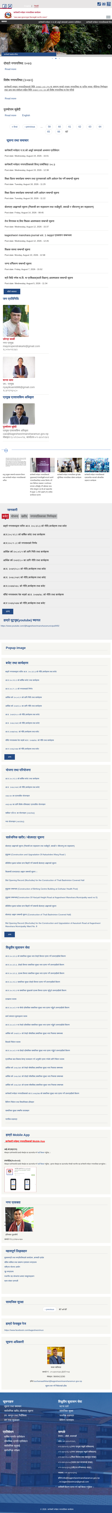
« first (14, 126)
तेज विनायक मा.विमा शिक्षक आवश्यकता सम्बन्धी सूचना (29, 221)
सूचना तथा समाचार (12, 1406)
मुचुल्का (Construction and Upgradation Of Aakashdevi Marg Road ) (35, 854)
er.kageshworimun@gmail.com (74, 1481)
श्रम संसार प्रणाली (11, 1281)
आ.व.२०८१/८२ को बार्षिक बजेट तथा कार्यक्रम (24, 534)
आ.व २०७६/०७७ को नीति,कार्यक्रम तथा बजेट (24, 603)
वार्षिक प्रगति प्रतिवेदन (14, 1436)
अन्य (8, 611)
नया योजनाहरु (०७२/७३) (14, 821)
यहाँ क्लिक (41, 1153)
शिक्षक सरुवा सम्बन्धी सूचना (17, 249)
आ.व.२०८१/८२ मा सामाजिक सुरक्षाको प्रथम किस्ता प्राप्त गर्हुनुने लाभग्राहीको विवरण (35, 990)
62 (79, 126)
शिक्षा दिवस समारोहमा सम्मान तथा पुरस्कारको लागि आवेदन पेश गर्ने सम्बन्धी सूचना (42, 178)
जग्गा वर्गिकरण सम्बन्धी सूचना (18, 263)
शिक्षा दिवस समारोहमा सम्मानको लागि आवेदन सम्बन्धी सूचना (32, 192)
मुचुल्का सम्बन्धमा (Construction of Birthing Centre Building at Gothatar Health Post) (41, 889)
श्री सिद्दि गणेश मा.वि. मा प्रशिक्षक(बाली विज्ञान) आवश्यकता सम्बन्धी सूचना (39, 277)
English (27, 6)
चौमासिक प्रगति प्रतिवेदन (16, 1441)
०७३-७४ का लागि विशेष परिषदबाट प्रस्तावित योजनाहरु (25, 804)
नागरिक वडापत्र (11, 1119)
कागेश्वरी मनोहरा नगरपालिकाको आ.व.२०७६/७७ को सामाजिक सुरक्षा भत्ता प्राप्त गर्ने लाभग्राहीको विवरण (42, 1093)
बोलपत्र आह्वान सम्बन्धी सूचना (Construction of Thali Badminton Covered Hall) (38, 914)
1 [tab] (52, 58)
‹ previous (30, 126)
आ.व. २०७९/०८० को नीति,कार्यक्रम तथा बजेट (24, 568)
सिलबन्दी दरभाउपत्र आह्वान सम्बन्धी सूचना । (21, 871)
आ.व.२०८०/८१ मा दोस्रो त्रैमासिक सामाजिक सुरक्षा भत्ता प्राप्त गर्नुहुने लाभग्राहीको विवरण (37, 1050)
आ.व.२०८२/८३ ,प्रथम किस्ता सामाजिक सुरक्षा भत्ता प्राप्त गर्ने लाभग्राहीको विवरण (34, 973)
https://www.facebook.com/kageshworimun (24, 1330)
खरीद (24, 516)
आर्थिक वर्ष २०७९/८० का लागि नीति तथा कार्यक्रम (26, 560)
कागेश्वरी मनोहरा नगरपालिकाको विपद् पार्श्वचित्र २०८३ (91, 22)
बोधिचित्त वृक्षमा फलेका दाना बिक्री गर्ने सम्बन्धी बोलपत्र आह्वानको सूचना (30, 863)
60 (59, 126)
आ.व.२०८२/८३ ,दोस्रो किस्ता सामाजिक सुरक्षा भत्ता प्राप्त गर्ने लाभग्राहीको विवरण (34, 965)
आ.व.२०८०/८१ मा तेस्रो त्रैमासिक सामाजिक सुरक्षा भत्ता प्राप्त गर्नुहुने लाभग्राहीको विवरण (37, 1025)
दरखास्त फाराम (10, 999)
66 (58, 131)
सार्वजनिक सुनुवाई (12, 1445)
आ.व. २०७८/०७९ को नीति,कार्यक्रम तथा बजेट (24, 577)
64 (100, 126)
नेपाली (36, 6)
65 (48, 131)
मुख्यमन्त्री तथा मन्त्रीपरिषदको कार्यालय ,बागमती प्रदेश (24, 1257)
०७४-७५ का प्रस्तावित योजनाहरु (17, 796)
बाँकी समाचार (12, 291)
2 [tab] (56, 58)
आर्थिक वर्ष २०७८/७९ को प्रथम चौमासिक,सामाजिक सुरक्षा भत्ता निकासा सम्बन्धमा (34, 1085)
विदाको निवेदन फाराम (12, 1042)
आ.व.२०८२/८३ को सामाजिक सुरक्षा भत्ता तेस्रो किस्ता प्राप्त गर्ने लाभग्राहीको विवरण (35, 956)
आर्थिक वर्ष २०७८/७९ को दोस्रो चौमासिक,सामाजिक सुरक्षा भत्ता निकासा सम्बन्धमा (34, 1076)
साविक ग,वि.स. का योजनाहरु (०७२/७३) (20, 813)
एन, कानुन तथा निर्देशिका (15, 1415)
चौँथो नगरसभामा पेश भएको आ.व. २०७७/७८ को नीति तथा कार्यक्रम (33, 594)
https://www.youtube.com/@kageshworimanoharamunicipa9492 (30, 626)
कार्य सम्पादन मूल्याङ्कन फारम (16, 1016)
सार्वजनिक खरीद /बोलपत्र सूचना (18, 1410)
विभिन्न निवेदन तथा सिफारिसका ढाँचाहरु (19, 1102)
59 (49, 126)
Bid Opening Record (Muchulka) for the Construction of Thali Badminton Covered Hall (44, 880)
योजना (14, 516)
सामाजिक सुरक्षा (66, 1410)
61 (69, 126)
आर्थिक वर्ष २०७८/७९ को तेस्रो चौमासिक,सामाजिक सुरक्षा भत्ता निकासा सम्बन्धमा (34, 1067)
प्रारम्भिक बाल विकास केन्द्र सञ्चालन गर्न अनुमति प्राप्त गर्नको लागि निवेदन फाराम (34, 1059)
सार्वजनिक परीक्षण (12, 1450)
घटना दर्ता (64, 1406)
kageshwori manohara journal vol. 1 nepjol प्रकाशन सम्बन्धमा (38, 235)
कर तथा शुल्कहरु (12, 1420)
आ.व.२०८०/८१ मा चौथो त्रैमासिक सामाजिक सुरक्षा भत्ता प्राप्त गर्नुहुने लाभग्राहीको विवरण (37, 1007)
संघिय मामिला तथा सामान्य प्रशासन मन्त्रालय (20, 1262)
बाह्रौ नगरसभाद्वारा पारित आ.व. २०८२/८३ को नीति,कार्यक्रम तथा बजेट (35, 526)
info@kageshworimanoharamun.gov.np (81, 1478)
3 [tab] (59, 58)
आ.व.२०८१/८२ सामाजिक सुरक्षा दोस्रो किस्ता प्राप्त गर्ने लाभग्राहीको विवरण (32, 982)
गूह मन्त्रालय (9, 1271)
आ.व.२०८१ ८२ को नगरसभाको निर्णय (20, 543)
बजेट (5, 517)
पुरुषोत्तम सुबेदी (12, 109)
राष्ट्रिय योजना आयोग (12, 1267)
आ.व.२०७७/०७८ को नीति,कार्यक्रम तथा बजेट (24, 586)
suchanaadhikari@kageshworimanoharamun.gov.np (58, 1381)
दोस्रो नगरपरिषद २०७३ (18, 63)
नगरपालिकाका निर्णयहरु (43, 516)
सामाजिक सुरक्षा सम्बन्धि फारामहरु (17, 1110)
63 (90, 126)
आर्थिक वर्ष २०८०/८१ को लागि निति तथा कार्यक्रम (26, 551)
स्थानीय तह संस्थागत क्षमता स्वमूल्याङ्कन (19, 1276)
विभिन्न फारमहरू (67, 1420)
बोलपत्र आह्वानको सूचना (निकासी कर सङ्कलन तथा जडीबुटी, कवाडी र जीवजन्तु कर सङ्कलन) (49, 206)
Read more (10, 69)
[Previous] (2, 46)
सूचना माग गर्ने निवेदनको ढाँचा (56, 1386)
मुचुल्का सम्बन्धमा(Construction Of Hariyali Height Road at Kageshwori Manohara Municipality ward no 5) (51, 897)
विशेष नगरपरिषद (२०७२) (18, 80)
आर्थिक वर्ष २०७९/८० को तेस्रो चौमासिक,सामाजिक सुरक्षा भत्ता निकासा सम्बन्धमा (34, 1033)
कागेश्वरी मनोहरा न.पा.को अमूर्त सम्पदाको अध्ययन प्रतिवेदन (45, 22)
